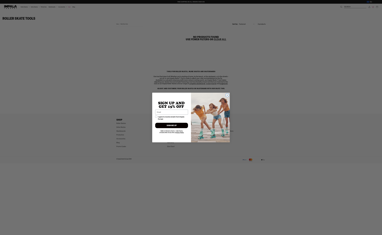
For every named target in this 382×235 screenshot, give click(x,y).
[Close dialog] (227, 95)
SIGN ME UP (172, 125)
